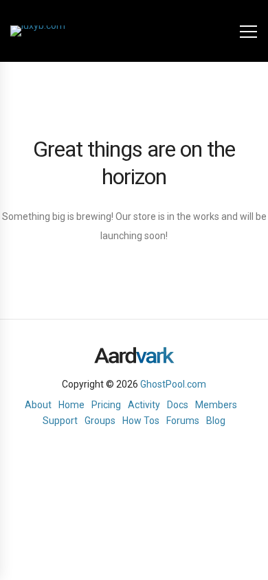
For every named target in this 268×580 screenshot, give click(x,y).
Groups (100, 420)
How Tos (140, 420)
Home (71, 405)
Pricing (106, 405)
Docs (177, 405)
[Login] (221, 31)
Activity (144, 405)
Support (60, 420)
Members (216, 405)
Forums (182, 420)
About (38, 405)
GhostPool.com (173, 384)
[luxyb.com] (37, 30)
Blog (215, 420)
